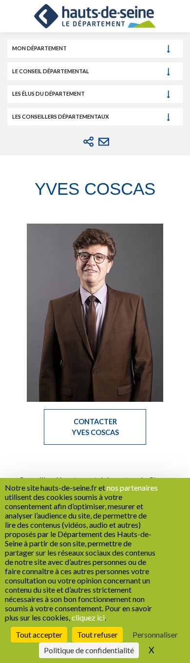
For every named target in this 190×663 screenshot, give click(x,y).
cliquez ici (88, 617)
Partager (88, 141)
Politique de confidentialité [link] (89, 650)
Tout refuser (97, 634)
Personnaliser (155, 634)
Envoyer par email (103, 141)
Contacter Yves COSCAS (95, 426)
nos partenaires (132, 487)
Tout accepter (39, 634)
